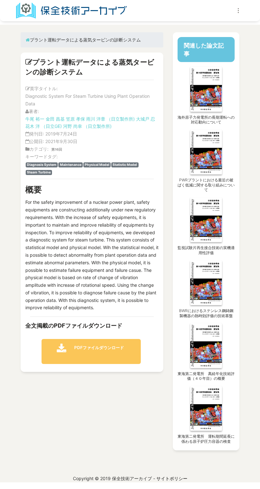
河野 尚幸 (72, 126)
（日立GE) (52, 126)
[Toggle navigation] (238, 10)
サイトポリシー (171, 478)
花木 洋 (32, 126)
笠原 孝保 (75, 119)
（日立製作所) (121, 119)
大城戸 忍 (145, 119)
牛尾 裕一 (34, 119)
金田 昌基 (55, 119)
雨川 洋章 (95, 119)
